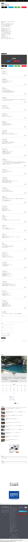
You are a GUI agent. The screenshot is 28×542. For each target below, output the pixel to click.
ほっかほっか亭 (12, 512)
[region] (14, 14)
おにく (4, 225)
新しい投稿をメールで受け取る (6, 335)
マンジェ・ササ (16, 522)
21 (6, 511)
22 (7, 511)
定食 (15, 525)
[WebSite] (11, 381)
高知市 (11, 532)
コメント (2, 315)
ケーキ (11, 515)
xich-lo (4, 121)
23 (8, 511)
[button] (27, 1)
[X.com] (12, 61)
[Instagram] (19, 61)
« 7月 (13, 393)
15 (7, 510)
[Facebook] (9, 61)
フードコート (12, 522)
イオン (15, 512)
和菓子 (11, 524)
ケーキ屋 (14, 515)
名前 (2, 323)
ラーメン (11, 523)
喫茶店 (14, 524)
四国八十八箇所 (12, 525)
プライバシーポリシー (12, 534)
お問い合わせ (17, 534)
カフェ (16, 514)
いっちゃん (4, 105)
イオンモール (12, 513)
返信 (25, 75)
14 (6, 510)
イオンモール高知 (12, 514)
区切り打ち (15, 523)
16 (8, 510)
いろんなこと (2, 3)
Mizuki (4, 196)
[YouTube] (15, 61)
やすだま (4, 97)
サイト (2, 330)
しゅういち (4, 169)
